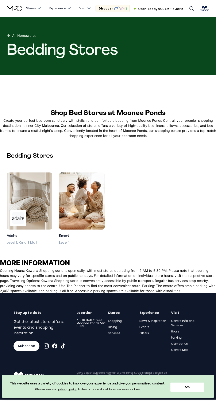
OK (187, 387)
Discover (106, 8)
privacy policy (67, 389)
